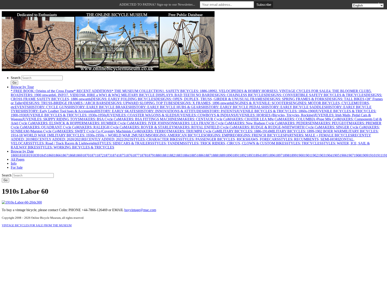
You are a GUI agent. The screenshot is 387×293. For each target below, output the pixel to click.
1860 (50, 155)
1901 (307, 155)
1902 (314, 155)
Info (14, 163)
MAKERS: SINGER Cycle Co (341, 127)
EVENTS (22, 107)
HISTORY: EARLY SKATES (116, 111)
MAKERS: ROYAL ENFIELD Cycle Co (204, 127)
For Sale (17, 167)
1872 (100, 155)
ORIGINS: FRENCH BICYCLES (260, 135)
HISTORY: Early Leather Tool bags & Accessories (58, 111)
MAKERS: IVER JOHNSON (152, 123)
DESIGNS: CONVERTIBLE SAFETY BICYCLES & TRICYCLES (316, 95)
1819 (28, 155)
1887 (207, 155)
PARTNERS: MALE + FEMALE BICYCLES (318, 135)
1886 (200, 155)
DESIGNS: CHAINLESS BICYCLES (238, 95)
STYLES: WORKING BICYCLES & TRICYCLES (76, 147)
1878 (143, 155)
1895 (264, 155)
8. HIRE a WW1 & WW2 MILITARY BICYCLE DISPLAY (127, 95)
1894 (257, 155)
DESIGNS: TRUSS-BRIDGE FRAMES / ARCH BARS (65, 103)
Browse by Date (22, 151)
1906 (343, 155)
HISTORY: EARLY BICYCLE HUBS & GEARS (166, 107)
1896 (271, 155)
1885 (193, 155)
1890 (228, 155)
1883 (178, 155)
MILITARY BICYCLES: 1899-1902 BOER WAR (305, 131)
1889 (221, 155)
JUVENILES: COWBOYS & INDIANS (205, 115)
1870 (86, 155)
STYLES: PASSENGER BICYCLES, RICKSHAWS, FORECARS (229, 139)
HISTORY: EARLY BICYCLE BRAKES (99, 107)
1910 (371, 155)
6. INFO (60, 95)
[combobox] (42, 78)
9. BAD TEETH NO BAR (190, 95)
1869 (78, 155)
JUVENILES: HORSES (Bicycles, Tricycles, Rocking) (274, 115)
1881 (164, 155)
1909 (364, 155)
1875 (121, 155)
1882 (171, 155)
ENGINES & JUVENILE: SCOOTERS (261, 103)
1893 (250, 155)
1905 (336, 155)
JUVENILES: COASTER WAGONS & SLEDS (141, 115)
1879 (150, 155)
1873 (107, 155)
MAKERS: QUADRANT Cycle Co (50, 127)
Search (15, 78)
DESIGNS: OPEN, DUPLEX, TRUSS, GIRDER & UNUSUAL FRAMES (210, 99)
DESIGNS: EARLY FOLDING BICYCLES (123, 99)
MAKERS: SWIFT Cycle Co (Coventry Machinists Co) (98, 131)
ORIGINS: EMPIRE (220, 135)
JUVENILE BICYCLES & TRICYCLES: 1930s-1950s (66, 115)
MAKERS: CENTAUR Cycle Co (203, 119)
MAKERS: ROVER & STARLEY (149, 127)
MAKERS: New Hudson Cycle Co (254, 123)
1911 (378, 155)
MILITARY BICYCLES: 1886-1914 (243, 131)
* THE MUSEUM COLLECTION (137, 91)
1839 (35, 155)
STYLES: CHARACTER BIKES (155, 139)
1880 (157, 155)
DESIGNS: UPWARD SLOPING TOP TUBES (140, 103)
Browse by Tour (22, 87)
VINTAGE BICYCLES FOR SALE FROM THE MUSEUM (37, 225)
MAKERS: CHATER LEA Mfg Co (253, 119)
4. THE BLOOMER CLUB (349, 91)
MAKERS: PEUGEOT (332, 123)
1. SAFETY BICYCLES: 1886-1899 (188, 91)
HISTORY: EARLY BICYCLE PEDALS (233, 107)
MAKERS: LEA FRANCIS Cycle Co (201, 123)
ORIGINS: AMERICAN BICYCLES (178, 135)
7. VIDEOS (74, 95)
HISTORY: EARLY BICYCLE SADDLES (294, 107)
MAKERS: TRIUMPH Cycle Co (193, 131)
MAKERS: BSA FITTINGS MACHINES (148, 119)
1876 (128, 155)
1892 (243, 155)
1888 (214, 155)
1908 (357, 155)
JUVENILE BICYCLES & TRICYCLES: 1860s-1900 (275, 111)
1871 (93, 155)
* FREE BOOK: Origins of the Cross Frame (42, 91)
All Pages (17, 159)
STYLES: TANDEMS (168, 143)
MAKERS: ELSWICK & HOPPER (58, 123)
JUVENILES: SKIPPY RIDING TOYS (51, 119)
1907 (350, 155)
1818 (21, 155)
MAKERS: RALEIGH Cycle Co (100, 127)
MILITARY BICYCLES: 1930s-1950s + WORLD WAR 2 (91, 135)
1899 (293, 155)
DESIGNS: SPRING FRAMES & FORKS (296, 99)
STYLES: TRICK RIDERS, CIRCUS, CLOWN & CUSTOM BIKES (235, 143)
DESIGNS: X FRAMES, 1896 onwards (203, 103)
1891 (235, 155)
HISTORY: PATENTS (220, 111)
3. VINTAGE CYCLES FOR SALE (302, 91)
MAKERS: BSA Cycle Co (99, 119)
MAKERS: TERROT (153, 131)
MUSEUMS (142, 135)
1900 (300, 155)
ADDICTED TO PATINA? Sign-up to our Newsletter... (157, 4)
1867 (64, 155)
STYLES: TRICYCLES (304, 143)
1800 (14, 155)
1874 (114, 155)
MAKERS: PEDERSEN (297, 123)
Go (14, 82)
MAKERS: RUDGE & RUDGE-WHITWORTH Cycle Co (276, 127)
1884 (185, 155)
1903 (321, 155)
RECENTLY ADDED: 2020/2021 (57, 139)
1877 (136, 155)
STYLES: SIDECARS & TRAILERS (124, 143)
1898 (286, 155)
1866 (57, 155)
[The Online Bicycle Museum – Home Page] (108, 70)
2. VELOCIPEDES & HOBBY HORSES (245, 91)
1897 (278, 155)
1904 (328, 155)
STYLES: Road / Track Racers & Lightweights (63, 143)
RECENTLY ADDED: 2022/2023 (106, 139)
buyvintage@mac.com (140, 210)
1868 (71, 155)
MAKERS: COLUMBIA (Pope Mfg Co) (308, 119)
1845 (43, 155)
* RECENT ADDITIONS (93, 91)
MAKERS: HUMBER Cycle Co (107, 123)
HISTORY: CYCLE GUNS (49, 107)
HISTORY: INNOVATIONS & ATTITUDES (171, 111)
